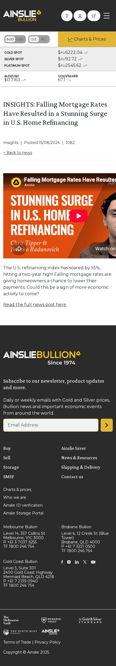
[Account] (80, 15)
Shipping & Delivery (80, 467)
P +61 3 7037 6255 (20, 542)
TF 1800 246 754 (18, 546)
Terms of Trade (17, 642)
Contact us (72, 476)
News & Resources (79, 457)
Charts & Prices (90, 39)
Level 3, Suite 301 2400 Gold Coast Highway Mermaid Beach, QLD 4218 (28, 572)
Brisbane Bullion (76, 526)
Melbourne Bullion (20, 526)
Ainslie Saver (73, 448)
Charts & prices (17, 489)
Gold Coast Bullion (20, 561)
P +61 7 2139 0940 (20, 581)
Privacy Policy (48, 642)
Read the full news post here (34, 304)
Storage (11, 467)
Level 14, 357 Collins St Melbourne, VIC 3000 (24, 535)
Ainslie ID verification (23, 505)
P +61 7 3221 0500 (78, 546)
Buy (7, 448)
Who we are (14, 497)
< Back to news (17, 152)
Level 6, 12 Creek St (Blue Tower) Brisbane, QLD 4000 (85, 537)
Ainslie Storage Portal (23, 513)
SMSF (8, 476)
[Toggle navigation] (106, 15)
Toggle (15, 39)
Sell (6, 457)
